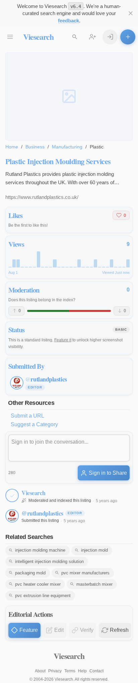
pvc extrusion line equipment (43, 595)
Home (11, 146)
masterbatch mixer (94, 584)
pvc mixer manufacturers (85, 572)
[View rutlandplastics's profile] (12, 516)
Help (82, 671)
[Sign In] (110, 36)
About (40, 671)
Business (35, 146)
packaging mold (30, 572)
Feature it (62, 340)
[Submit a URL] (127, 36)
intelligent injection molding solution (49, 561)
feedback (68, 20)
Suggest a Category (34, 424)
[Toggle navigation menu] (10, 36)
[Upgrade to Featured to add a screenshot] (69, 96)
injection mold (94, 550)
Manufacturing (67, 146)
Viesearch (38, 36)
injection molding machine (40, 550)
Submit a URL (27, 416)
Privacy (55, 671)
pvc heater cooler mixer (38, 584)
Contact (96, 671)
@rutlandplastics (42, 513)
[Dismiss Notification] (130, 13)
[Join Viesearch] (92, 36)
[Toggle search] (74, 36)
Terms (69, 671)
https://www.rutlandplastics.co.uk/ (41, 197)
